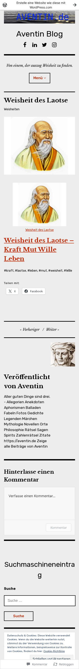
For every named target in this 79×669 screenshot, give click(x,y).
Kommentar (58, 527)
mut (44, 271)
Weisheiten (12, 109)
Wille (69, 271)
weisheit (56, 271)
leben (33, 271)
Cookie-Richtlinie (54, 651)
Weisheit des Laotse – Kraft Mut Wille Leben (39, 250)
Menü (38, 78)
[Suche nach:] (39, 600)
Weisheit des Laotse (39, 230)
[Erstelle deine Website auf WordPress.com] (39, 5)
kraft (10, 271)
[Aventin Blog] (39, 16)
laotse (21, 271)
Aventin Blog (39, 33)
